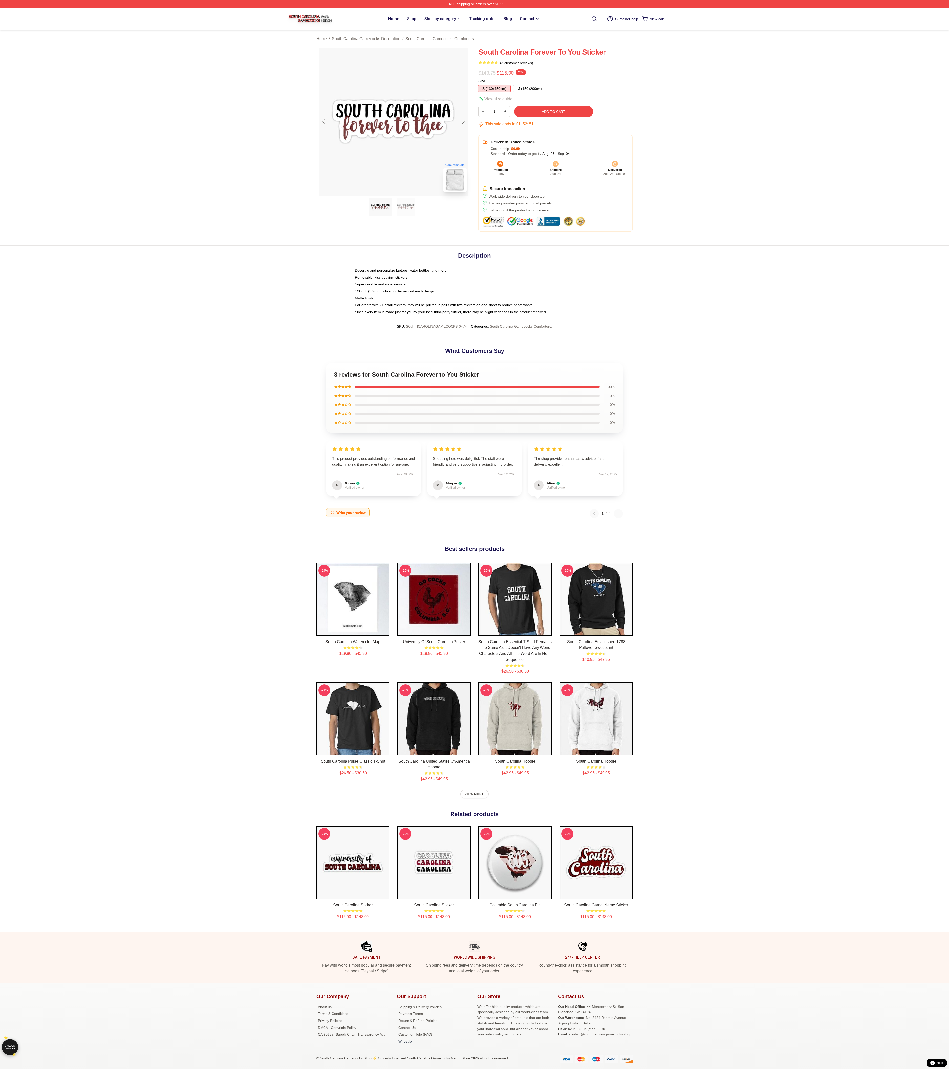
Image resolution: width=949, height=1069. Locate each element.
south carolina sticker (434, 905)
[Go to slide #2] (406, 207)
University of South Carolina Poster (434, 642)
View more (474, 794)
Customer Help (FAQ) (415, 1034)
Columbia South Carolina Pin (515, 905)
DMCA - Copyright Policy (337, 1027)
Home (321, 39)
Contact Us (407, 1027)
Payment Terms (410, 1014)
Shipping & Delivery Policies (420, 1007)
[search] (594, 19)
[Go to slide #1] (380, 207)
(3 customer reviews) (516, 63)
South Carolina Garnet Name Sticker (596, 905)
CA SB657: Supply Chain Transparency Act (351, 1034)
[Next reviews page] (618, 513)
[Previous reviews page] (594, 513)
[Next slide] (463, 122)
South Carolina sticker (353, 905)
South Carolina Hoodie (515, 761)
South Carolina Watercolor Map (352, 642)
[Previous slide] (324, 122)
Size (481, 81)
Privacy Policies (330, 1021)
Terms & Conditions (333, 1014)
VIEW (353, 631)
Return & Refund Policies (417, 1021)
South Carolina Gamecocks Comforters (439, 39)
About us (325, 1007)
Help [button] (940, 1063)
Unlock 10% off (10, 1047)
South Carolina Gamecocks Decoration (366, 39)
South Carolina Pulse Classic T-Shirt (353, 761)
